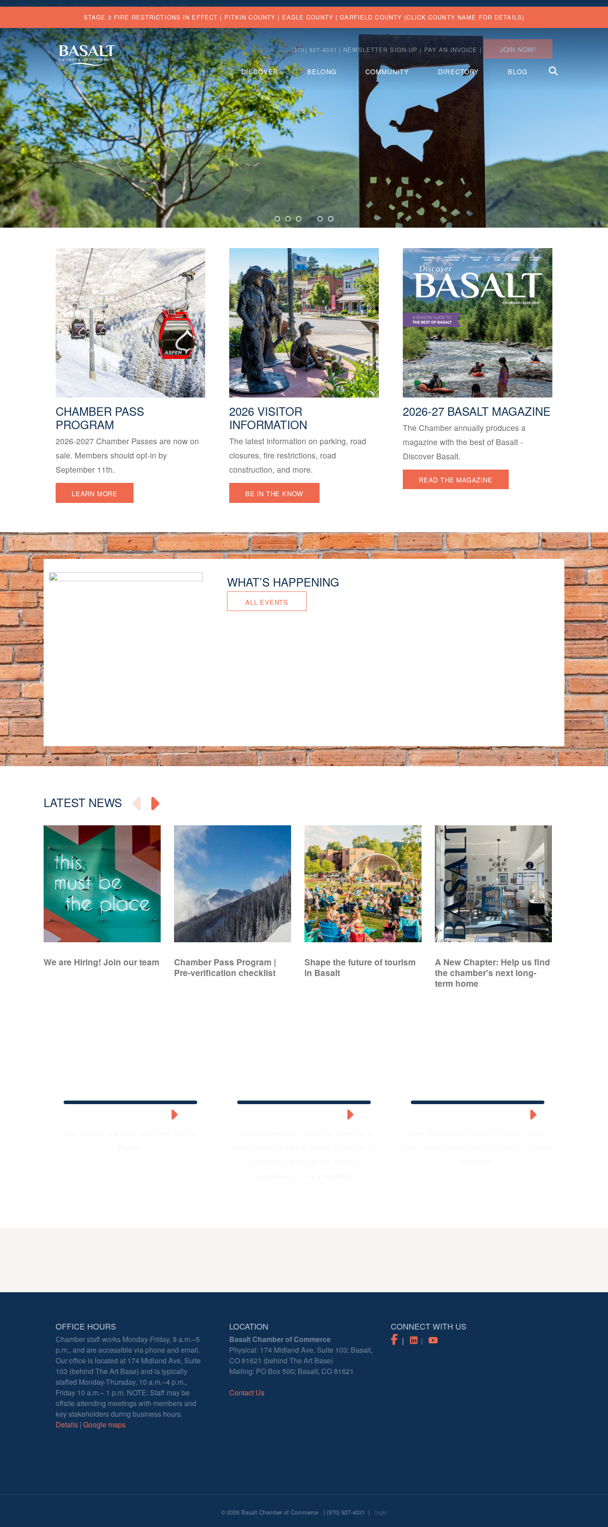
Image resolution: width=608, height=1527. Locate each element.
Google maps (104, 1424)
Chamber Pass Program (100, 417)
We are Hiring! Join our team (101, 962)
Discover (259, 71)
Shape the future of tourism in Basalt (360, 967)
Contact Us (246, 1392)
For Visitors (122, 1115)
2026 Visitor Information (268, 417)
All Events (266, 602)
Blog (517, 71)
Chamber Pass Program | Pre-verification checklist (225, 967)
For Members (296, 1115)
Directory (458, 71)
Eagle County (307, 17)
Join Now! (518, 49)
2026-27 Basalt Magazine (477, 411)
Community (387, 71)
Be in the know (274, 493)
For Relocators (470, 1115)
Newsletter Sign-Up (380, 49)
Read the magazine (456, 479)
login (381, 1512)
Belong (321, 71)
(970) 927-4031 (346, 1512)
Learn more (95, 493)
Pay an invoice (451, 49)
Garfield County (371, 17)
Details (67, 1424)
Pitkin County (250, 17)
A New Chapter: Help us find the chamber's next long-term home (492, 972)
